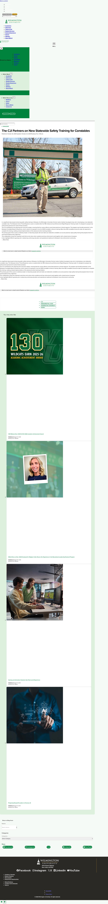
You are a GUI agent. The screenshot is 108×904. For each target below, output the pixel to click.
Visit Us (7, 885)
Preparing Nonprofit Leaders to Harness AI (19, 803)
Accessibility (48, 891)
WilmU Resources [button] (7, 98)
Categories (4, 836)
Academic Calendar (10, 874)
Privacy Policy (49, 894)
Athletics (7, 36)
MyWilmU (8, 4)
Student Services (9, 31)
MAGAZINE (6, 126)
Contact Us (8, 11)
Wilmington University (48, 305)
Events (15, 58)
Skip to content (4, 1)
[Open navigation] (54, 44)
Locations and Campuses (11, 883)
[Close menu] (1, 48)
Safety (7, 8)
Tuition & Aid (8, 29)
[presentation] (35, 374)
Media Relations (9, 882)
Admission (8, 27)
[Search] (16, 16)
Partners (16, 63)
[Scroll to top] (1, 902)
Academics (8, 26)
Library (7, 6)
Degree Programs (9, 876)
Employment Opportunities (12, 879)
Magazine (16, 61)
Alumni (7, 34)
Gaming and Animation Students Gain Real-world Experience (24, 680)
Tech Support (8, 878)
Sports (15, 65)
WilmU (43, 307)
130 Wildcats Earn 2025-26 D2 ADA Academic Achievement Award (26, 434)
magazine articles (36, 251)
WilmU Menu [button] (6, 74)
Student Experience (10, 33)
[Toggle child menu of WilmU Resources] (13, 97)
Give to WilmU (9, 9)
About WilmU (8, 38)
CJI (42, 302)
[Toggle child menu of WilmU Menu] (11, 74)
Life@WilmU (17, 59)
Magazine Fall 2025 (47, 303)
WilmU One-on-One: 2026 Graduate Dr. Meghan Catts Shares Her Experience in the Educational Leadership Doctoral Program (41, 557)
